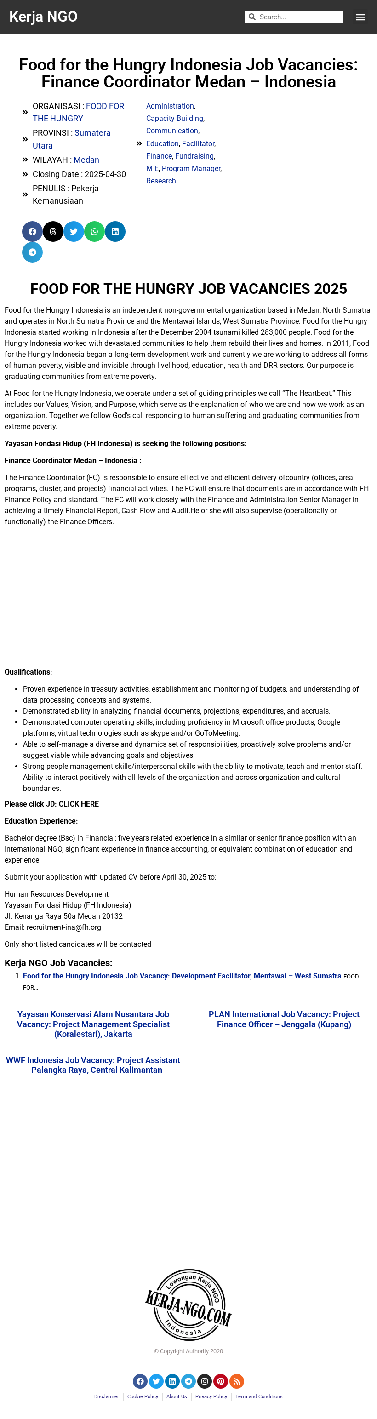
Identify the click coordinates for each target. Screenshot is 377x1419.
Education (162, 143)
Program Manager (191, 168)
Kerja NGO (43, 16)
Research (161, 181)
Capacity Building (174, 118)
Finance (159, 156)
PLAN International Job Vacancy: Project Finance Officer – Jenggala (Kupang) (284, 1019)
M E (152, 168)
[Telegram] (188, 1381)
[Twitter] (156, 1381)
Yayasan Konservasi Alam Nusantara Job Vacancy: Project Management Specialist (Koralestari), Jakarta (93, 1024)
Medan (86, 160)
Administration (170, 106)
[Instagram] (204, 1381)
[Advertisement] (188, 597)
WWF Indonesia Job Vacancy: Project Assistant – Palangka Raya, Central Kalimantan (93, 1065)
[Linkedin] (172, 1381)
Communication (172, 130)
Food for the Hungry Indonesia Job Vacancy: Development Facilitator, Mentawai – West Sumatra (182, 976)
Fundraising (194, 156)
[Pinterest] (220, 1381)
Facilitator (198, 143)
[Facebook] (140, 1381)
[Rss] (236, 1381)
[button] (360, 16)
